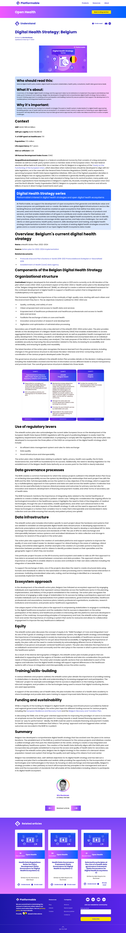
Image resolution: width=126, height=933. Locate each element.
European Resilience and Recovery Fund (44, 711)
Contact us (67, 914)
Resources (96, 3)
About (106, 3)
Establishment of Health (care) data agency (39, 264)
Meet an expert (68, 908)
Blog (50, 904)
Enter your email (85, 908)
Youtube (51, 911)
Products (85, 3)
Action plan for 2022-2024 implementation (40, 249)
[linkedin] (109, 23)
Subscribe (95, 919)
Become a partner (69, 911)
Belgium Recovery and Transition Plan (85, 711)
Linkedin (51, 908)
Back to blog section (101, 12)
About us (66, 904)
